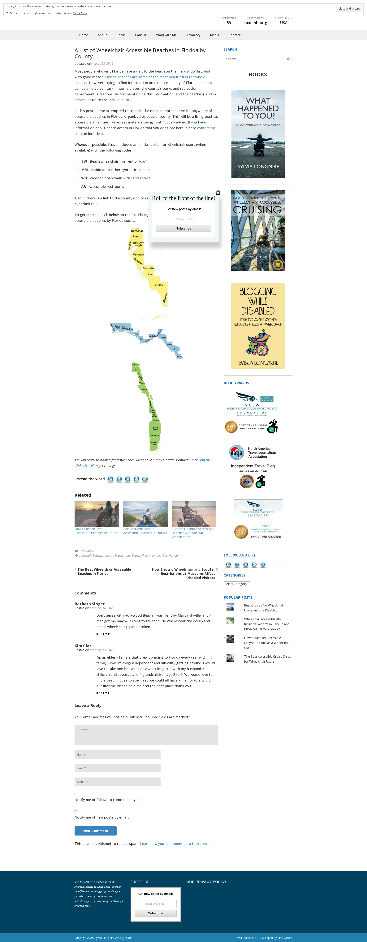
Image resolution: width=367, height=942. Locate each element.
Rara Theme (285, 938)
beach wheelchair (143, 555)
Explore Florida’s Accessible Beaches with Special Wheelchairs (193, 533)
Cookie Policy (80, 13)
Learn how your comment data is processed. (176, 843)
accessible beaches (91, 555)
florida (173, 555)
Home (83, 35)
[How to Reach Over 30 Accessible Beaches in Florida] (97, 514)
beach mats (122, 555)
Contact (235, 35)
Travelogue (86, 551)
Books (121, 35)
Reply (102, 634)
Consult (141, 35)
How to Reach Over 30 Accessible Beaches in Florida (97, 531)
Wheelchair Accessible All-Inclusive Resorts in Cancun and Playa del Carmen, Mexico (266, 624)
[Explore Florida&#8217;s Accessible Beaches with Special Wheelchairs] (194, 514)
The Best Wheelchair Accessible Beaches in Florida (145, 531)
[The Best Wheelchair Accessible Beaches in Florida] (145, 514)
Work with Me (166, 35)
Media (214, 35)
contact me (206, 128)
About (102, 35)
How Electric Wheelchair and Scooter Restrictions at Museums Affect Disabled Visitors (183, 573)
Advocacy (193, 35)
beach (109, 555)
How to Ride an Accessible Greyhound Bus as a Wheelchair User (267, 643)
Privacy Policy (123, 938)
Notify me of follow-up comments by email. (110, 799)
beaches (162, 555)
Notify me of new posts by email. (102, 817)
